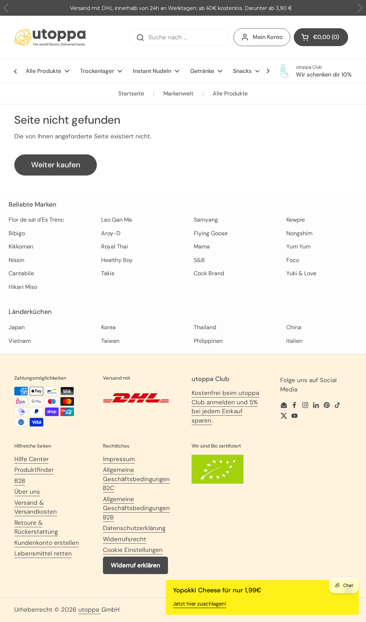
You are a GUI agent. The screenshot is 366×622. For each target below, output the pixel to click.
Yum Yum (298, 246)
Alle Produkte (230, 93)
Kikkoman (21, 246)
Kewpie (295, 219)
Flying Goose (211, 233)
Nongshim (299, 233)
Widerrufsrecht (124, 539)
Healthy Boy (117, 260)
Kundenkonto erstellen (46, 543)
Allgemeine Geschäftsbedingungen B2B (136, 508)
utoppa (89, 609)
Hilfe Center (31, 459)
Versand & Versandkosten (35, 507)
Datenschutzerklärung (134, 528)
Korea (108, 327)
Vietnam (20, 341)
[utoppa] (50, 37)
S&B (199, 260)
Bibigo (17, 233)
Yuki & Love (301, 273)
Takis (107, 273)
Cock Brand (209, 273)
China (293, 327)
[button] (359, 8)
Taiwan (110, 341)
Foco (292, 260)
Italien (294, 341)
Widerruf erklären (135, 565)
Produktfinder (34, 470)
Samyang (206, 219)
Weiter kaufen (55, 165)
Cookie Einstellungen (133, 550)
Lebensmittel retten (43, 553)
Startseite (131, 93)
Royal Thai (114, 246)
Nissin (16, 260)
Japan (17, 327)
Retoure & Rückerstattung (36, 527)
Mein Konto (268, 37)
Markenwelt (178, 93)
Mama (202, 246)
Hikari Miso (23, 287)
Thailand (205, 327)
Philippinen (208, 341)
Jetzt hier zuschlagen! (199, 603)
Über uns (27, 491)
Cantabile (21, 273)
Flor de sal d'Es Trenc (36, 219)
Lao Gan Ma (116, 219)
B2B (19, 481)
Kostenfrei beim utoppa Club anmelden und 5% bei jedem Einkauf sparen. (225, 406)
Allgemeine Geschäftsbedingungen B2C (136, 479)
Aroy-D (110, 233)
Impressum (119, 459)
